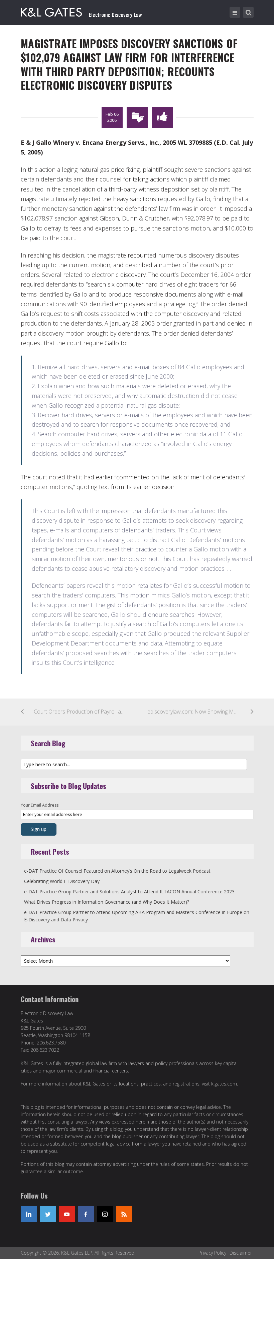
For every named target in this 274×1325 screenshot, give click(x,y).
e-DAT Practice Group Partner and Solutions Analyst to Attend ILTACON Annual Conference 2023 (129, 891)
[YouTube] (67, 1214)
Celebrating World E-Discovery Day (62, 881)
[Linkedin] (29, 1214)
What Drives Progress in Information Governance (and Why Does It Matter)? (106, 902)
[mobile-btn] (235, 12)
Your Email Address (39, 805)
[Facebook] (86, 1214)
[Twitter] (48, 1214)
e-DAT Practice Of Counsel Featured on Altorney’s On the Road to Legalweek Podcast (117, 871)
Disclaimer (241, 1253)
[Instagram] (105, 1214)
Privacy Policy (212, 1253)
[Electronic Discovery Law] (82, 11)
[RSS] (124, 1214)
